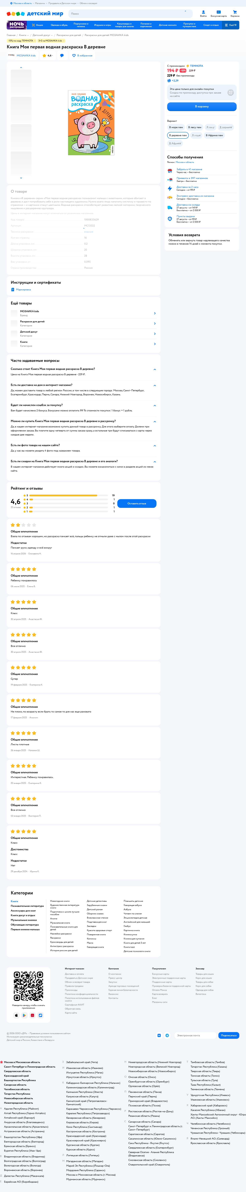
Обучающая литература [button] (25, 924)
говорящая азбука (133, 905)
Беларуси (49, 1040)
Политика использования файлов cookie (82, 999)
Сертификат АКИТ (74, 1004)
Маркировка (23, 289)
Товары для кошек (205, 974)
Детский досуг (41, 35)
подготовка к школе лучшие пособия (64, 913)
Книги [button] (14, 901)
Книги (22, 35)
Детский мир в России (18, 1040)
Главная (11, 35)
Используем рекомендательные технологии (29, 1036)
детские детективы (97, 901)
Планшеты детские (133, 901)
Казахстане (36, 1040)
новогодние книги (60, 901)
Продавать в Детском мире (79, 978)
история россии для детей (64, 950)
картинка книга (132, 930)
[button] (230, 25)
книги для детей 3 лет (135, 943)
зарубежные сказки (97, 905)
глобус (127, 926)
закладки (91, 926)
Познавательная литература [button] (27, 906)
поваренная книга (96, 934)
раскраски (55, 938)
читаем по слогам (133, 913)
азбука (127, 909)
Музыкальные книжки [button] (24, 920)
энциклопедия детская (135, 917)
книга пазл (129, 947)
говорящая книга (95, 947)
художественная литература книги (64, 906)
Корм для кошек (204, 978)
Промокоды (71, 990)
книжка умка (130, 934)
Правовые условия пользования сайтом (50, 1033)
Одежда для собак (205, 990)
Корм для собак (204, 986)
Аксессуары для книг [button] (23, 910)
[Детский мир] (35, 14)
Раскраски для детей (69, 35)
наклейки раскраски (61, 933)
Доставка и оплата (74, 974)
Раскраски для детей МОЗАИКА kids (107, 35)
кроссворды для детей (61, 942)
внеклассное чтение (97, 917)
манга (90, 943)
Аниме (53, 918)
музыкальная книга (60, 923)
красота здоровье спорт (99, 930)
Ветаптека (201, 994)
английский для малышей (137, 922)
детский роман (95, 909)
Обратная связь (73, 1008)
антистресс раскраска (61, 946)
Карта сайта (71, 1012)
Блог (154, 998)
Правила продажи (74, 986)
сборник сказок (95, 913)
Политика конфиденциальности (81, 994)
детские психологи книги (137, 951)
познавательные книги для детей (64, 928)
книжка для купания (134, 938)
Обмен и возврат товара (77, 982)
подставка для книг (97, 922)
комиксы (91, 938)
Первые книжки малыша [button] (25, 929)
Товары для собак (204, 982)
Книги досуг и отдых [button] (23, 915)
